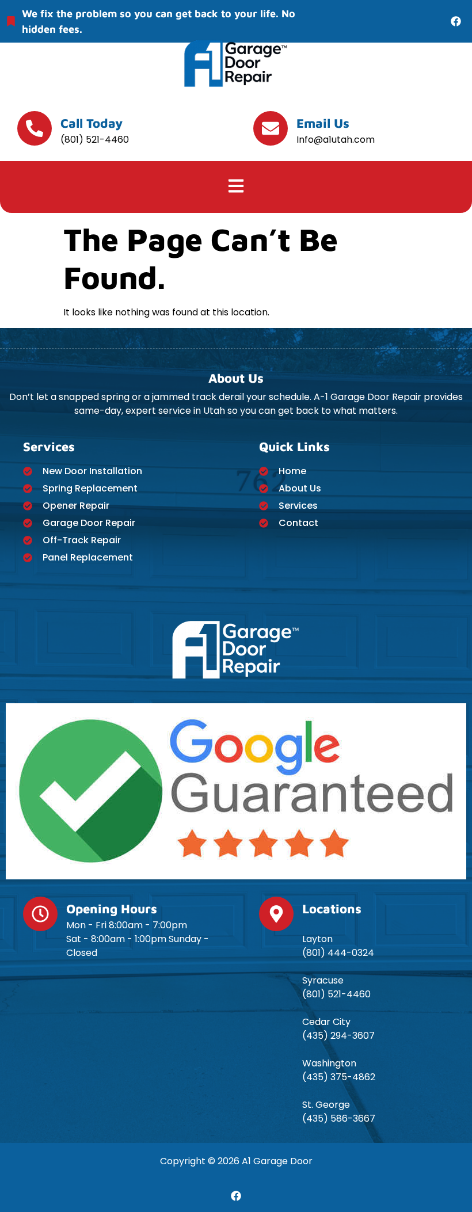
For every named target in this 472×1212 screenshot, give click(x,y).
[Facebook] (456, 21)
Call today (91, 123)
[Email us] (270, 128)
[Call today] (34, 128)
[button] (236, 187)
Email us (322, 123)
